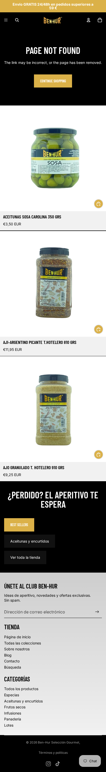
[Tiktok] (58, 764)
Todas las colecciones (22, 643)
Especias (11, 695)
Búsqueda (12, 667)
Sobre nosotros (17, 649)
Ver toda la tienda (25, 557)
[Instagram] (48, 764)
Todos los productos (21, 689)
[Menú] (6, 20)
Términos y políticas (53, 753)
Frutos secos (14, 707)
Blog (8, 655)
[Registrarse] (97, 612)
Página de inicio (17, 637)
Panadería (12, 719)
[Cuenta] (88, 20)
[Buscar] (17, 20)
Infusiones (12, 713)
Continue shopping (53, 81)
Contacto (12, 661)
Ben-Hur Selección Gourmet (58, 742)
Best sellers (19, 525)
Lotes (8, 725)
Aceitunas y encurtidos (29, 541)
